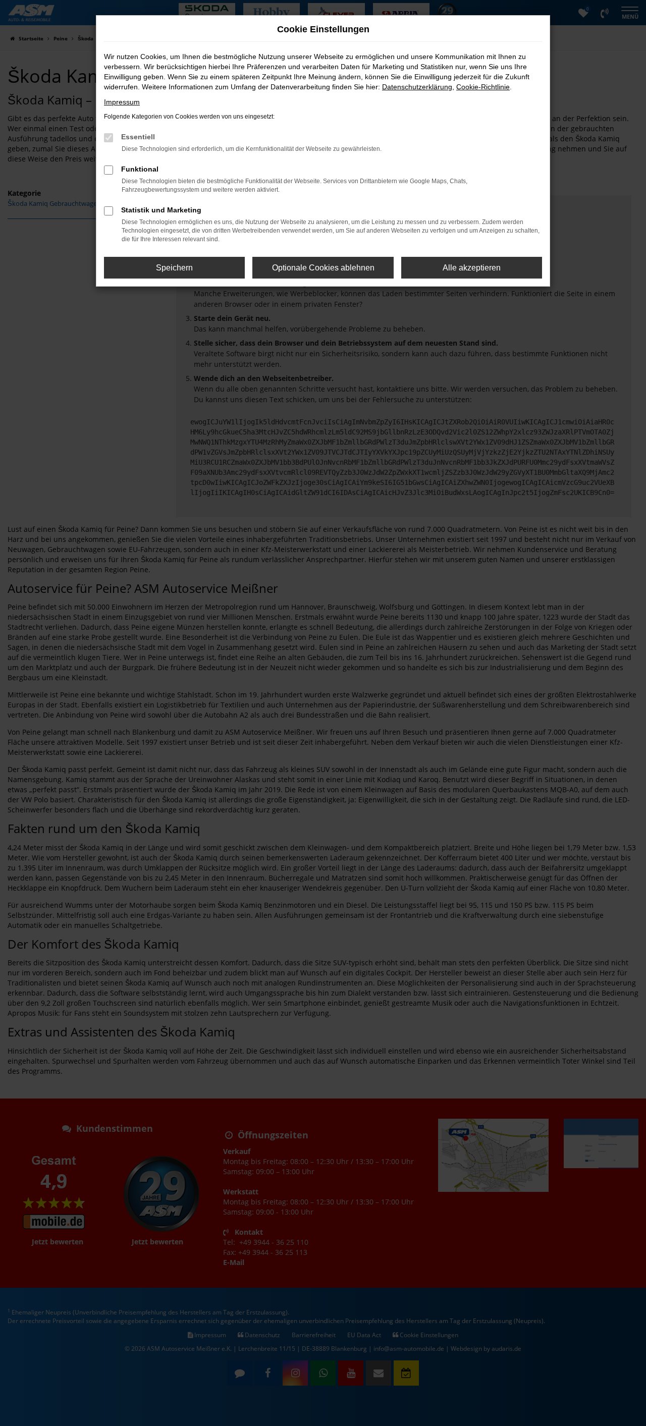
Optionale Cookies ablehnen (323, 267)
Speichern (174, 267)
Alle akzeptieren (472, 267)
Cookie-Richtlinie (483, 87)
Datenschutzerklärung (417, 87)
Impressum (122, 102)
